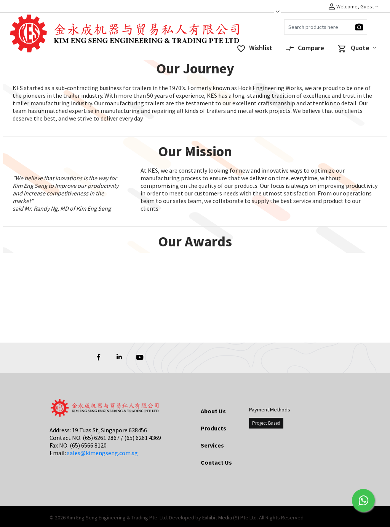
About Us (213, 411)
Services (212, 445)
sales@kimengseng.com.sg (102, 453)
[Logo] (44, 37)
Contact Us (216, 462)
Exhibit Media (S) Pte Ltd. (230, 517)
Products (213, 428)
